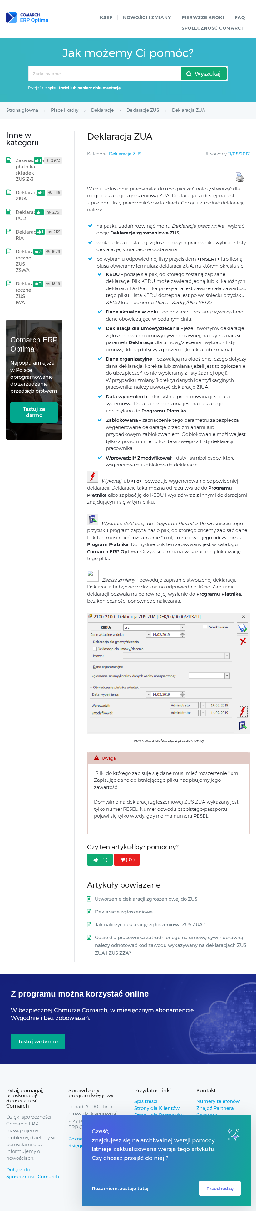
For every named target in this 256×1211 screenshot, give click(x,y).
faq (240, 17)
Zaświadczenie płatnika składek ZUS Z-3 (33, 169)
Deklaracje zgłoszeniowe (124, 912)
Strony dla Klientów (157, 1108)
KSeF (106, 17)
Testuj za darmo (34, 412)
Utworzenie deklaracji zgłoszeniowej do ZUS (146, 899)
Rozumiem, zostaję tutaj (120, 1188)
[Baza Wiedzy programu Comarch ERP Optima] (27, 17)
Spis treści (145, 1101)
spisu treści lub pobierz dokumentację (84, 88)
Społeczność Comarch (213, 28)
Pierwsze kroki (203, 17)
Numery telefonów (218, 1101)
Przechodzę (220, 1188)
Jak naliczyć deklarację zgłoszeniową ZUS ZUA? (149, 925)
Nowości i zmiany (147, 17)
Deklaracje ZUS (125, 154)
